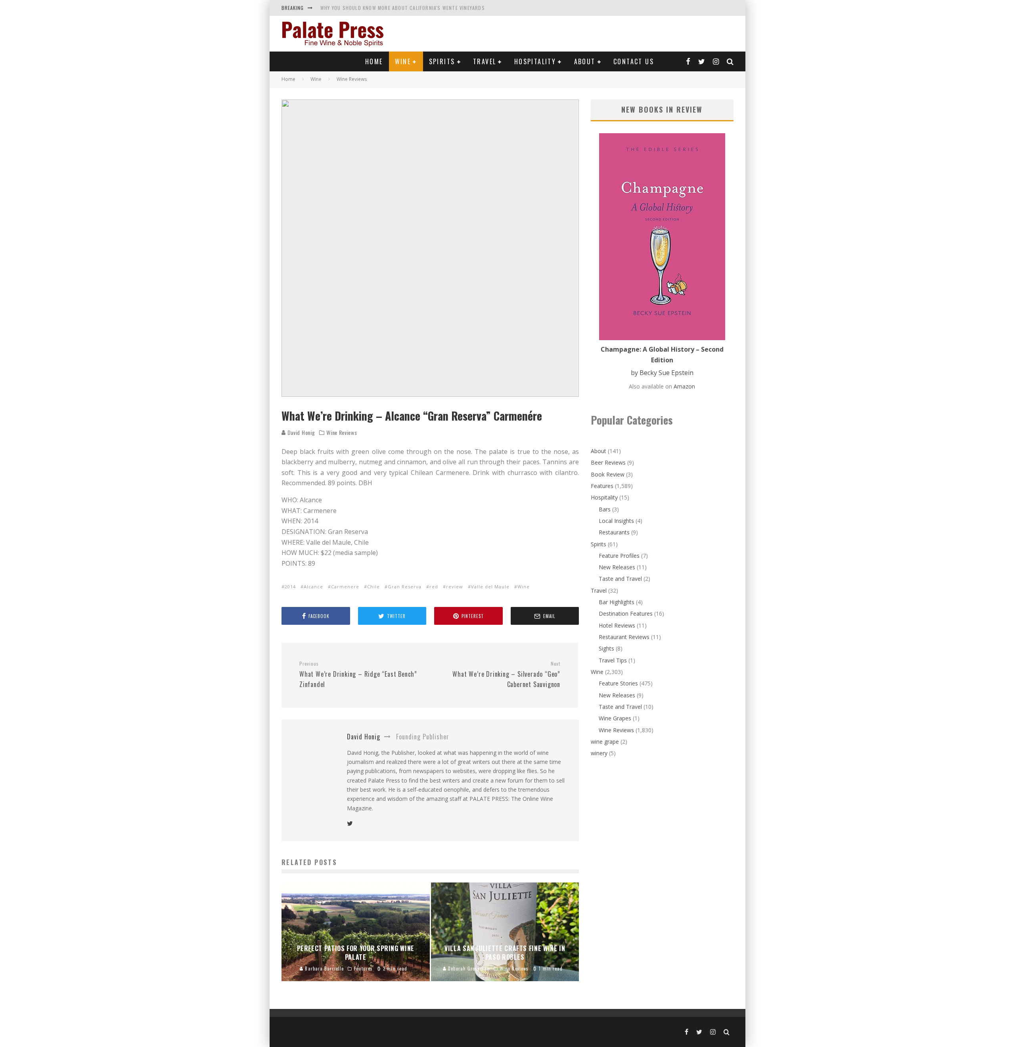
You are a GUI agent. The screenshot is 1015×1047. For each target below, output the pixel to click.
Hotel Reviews (617, 625)
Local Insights (616, 520)
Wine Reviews (341, 432)
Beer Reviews (608, 462)
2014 (290, 587)
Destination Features (626, 613)
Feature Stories (618, 683)
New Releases (617, 567)
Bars (605, 509)
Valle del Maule (490, 587)
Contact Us (633, 61)
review (454, 587)
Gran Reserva (404, 587)
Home (374, 61)
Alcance (313, 587)
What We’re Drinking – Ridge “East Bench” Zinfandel (358, 674)
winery (599, 753)
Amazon (684, 386)
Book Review (607, 474)
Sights (606, 648)
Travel (484, 61)
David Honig (300, 432)
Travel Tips (613, 660)
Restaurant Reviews (624, 637)
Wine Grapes (615, 718)
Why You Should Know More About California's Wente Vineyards (402, 7)
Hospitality (535, 61)
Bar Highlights (616, 602)
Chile (373, 587)
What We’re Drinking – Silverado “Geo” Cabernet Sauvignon (506, 674)
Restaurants (614, 532)
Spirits (442, 61)
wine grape (605, 741)
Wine (403, 61)
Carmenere (345, 587)
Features (602, 486)
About (585, 61)
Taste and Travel (620, 578)
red (433, 587)
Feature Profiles (619, 555)
